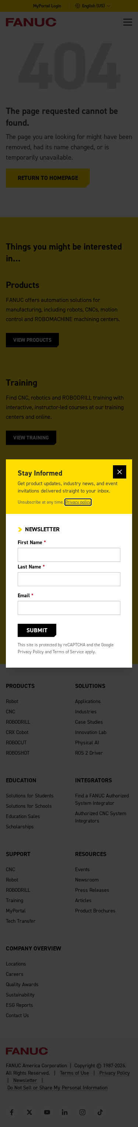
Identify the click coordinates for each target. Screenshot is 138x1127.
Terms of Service (68, 652)
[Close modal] (119, 472)
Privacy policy (78, 502)
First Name (32, 542)
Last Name (31, 566)
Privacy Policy (31, 652)
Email (25, 595)
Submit (36, 630)
